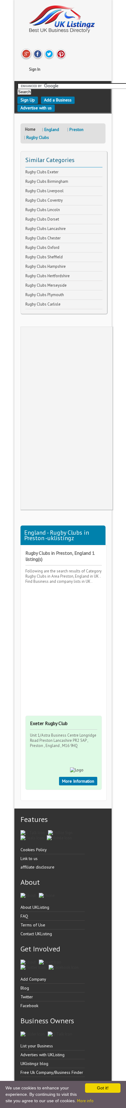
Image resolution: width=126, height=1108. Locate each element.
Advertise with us (36, 108)
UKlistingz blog (34, 1063)
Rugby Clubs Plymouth (44, 294)
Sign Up (27, 100)
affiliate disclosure (37, 867)
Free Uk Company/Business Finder (51, 1072)
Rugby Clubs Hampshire (45, 266)
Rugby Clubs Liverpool (44, 190)
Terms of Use (32, 925)
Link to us (29, 858)
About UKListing (34, 907)
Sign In (34, 69)
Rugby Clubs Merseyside (46, 285)
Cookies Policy (33, 849)
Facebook (29, 1005)
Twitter (26, 997)
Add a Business (58, 100)
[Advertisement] (67, 418)
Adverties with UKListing (42, 1054)
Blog (24, 988)
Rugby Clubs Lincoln (42, 209)
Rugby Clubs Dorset (42, 219)
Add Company (33, 979)
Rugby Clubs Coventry (44, 200)
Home (30, 129)
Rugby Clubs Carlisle (43, 304)
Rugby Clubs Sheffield (44, 257)
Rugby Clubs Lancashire (45, 228)
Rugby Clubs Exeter (41, 172)
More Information (78, 781)
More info (85, 1100)
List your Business (36, 1046)
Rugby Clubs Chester (43, 238)
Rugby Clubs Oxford (42, 247)
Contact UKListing (36, 933)
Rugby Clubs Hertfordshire (47, 275)
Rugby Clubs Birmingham (46, 181)
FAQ (24, 916)
